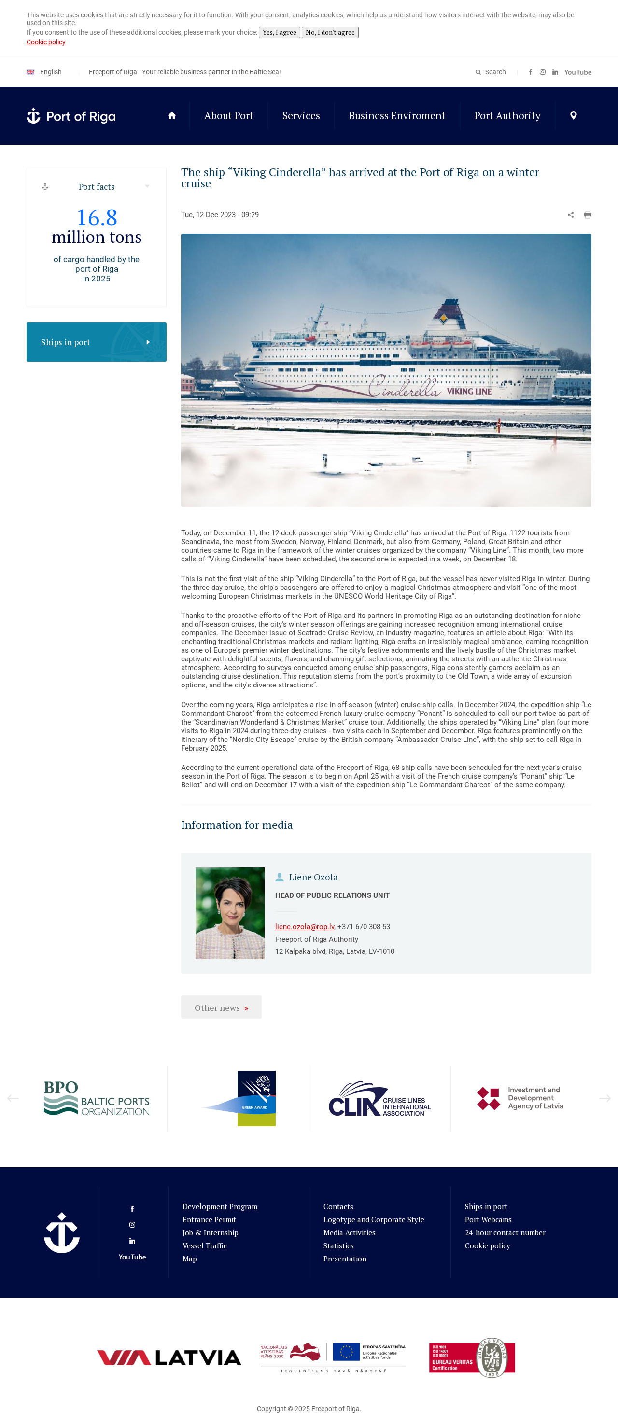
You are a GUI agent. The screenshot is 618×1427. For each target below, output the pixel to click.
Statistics (338, 1245)
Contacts (338, 1206)
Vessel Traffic (205, 1245)
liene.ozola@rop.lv (304, 927)
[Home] (172, 116)
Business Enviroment (397, 115)
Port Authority (508, 115)
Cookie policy (46, 42)
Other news (217, 1007)
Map (190, 1258)
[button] (587, 214)
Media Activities (349, 1232)
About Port (228, 115)
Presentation (344, 1258)
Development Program (220, 1206)
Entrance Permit (209, 1219)
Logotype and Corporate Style (373, 1219)
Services (301, 115)
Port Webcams (488, 1219)
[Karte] (573, 116)
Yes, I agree (279, 32)
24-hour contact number (505, 1232)
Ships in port (65, 342)
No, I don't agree (330, 32)
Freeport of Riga (335, 1409)
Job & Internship (211, 1232)
